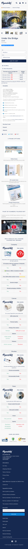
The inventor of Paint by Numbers (10, 503)
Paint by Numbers (7, 530)
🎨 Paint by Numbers (5, 7)
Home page (5, 521)
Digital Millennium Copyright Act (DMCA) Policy (13, 481)
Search (4, 527)
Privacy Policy (6, 475)
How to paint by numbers (8, 491)
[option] (7, 33)
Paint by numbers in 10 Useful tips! (10, 500)
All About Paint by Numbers (9, 494)
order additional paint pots (15, 115)
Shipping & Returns (7, 468)
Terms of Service (6, 472)
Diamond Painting (7, 533)
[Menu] (25, 3)
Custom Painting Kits (7, 537)
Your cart (5, 524)
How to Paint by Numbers (17, 119)
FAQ (3, 478)
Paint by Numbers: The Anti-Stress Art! (11, 497)
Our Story (5, 465)
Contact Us (5, 484)
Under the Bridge (16, 7)
